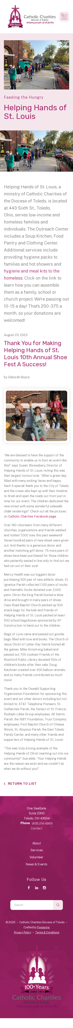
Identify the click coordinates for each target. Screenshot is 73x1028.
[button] (64, 17)
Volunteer (36, 857)
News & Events (36, 864)
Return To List (22, 784)
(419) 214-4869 (42, 823)
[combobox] (31, 905)
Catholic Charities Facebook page (32, 516)
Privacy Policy (22, 932)
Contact (36, 828)
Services (36, 850)
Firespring (43, 927)
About (36, 843)
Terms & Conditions (47, 932)
